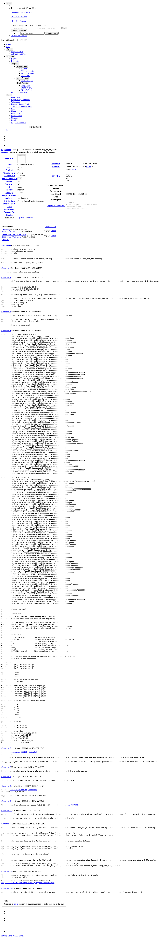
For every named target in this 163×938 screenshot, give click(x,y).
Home (8, 44)
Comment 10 (6, 810)
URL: (9, 206)
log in (16, 904)
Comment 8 (6, 786)
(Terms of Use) (50, 227)
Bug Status (25, 85)
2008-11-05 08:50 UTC (11, 237)
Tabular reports (27, 71)
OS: (9, 187)
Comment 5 (6, 748)
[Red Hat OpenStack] (81, 207)
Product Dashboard (19, 92)
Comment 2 (6, 277)
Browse (14, 59)
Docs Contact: (9, 204)
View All (5, 240)
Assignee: (9, 198)
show (74, 169)
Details (53, 231)
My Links (10, 56)
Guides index (16, 111)
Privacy (4, 936)
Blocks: (9, 215)
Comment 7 (6, 776)
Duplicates (25, 76)
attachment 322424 (18, 752)
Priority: (9, 190)
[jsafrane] (69, 176)
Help (8, 95)
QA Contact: (9, 201)
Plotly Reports (22, 83)
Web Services (16, 116)
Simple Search (17, 51)
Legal (13, 120)
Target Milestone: (9, 195)
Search (9, 49)
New (8, 47)
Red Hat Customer (19, 21)
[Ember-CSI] (81, 202)
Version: (9, 181)
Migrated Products (18, 122)
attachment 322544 (18, 790)
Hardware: (9, 184)
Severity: (9, 192)
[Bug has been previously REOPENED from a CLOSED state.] (21, 155)
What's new (16, 102)
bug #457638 (72, 805)
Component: (9, 176)
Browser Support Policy (21, 104)
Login (9, 3)
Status (9, 164)
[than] (69, 180)
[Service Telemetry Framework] (81, 209)
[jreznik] (69, 174)
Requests (14, 61)
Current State (22, 66)
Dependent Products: (56, 206)
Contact (14, 118)
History (89, 166)
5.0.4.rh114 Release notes (21, 106)
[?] (7, 129)
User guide (15, 113)
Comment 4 (6, 331)
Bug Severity (26, 88)
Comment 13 (6, 888)
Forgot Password (19, 31)
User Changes (27, 80)
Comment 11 (6, 824)
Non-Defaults (26, 90)
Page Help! (15, 97)
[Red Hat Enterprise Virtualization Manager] (81, 205)
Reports (15, 64)
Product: (9, 170)
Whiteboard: (9, 209)
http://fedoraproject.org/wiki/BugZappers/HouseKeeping (28, 883)
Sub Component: (9, 179)
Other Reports (22, 78)
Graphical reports (28, 73)
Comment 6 (6, 767)
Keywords (9, 158)
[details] (32, 752)
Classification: (9, 173)
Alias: (9, 167)
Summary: (5, 152)
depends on (22, 218)
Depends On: (9, 212)
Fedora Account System (21, 12)
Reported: (56, 164)
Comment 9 (6, 801)
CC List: (56, 176)
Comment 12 (6, 871)
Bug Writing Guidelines (20, 100)
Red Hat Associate (19, 17)
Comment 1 (6, 268)
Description (6, 245)
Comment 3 (6, 312)
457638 (20, 215)
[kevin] (69, 178)
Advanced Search (18, 54)
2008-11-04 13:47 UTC (11, 232)
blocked (31, 218)
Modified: (56, 166)
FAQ (13, 109)
